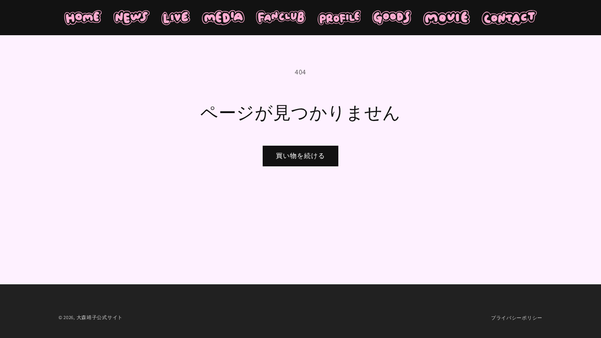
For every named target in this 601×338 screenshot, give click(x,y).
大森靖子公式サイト (100, 317)
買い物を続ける (300, 155)
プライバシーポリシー (516, 318)
